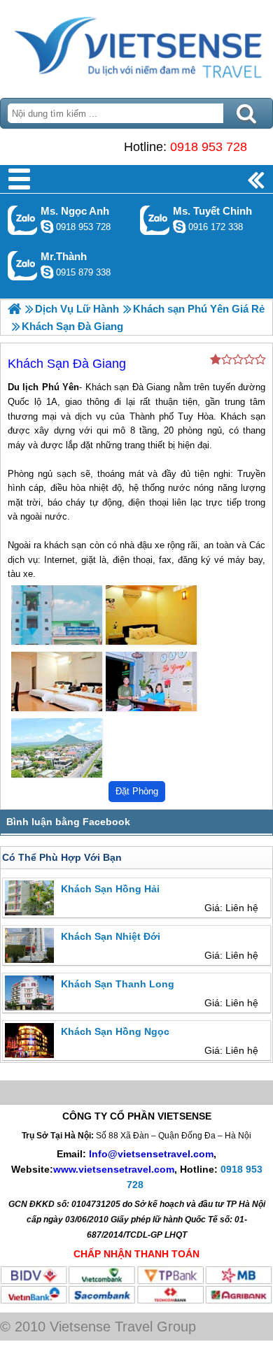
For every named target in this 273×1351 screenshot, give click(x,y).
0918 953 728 (208, 147)
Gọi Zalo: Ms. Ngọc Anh (22, 220)
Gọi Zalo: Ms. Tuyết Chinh (155, 220)
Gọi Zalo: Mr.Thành (22, 265)
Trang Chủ (136, 45)
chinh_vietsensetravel (179, 227)
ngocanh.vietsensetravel (47, 227)
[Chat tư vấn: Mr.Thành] (47, 272)
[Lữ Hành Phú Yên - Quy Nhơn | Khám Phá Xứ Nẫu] (14, 308)
